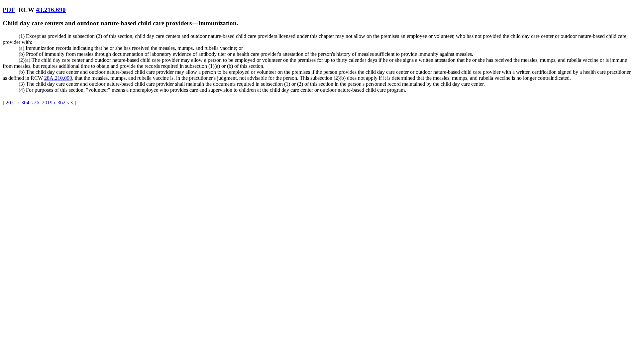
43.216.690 (51, 9)
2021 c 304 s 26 (22, 102)
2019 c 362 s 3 (57, 102)
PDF (9, 9)
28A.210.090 (58, 78)
